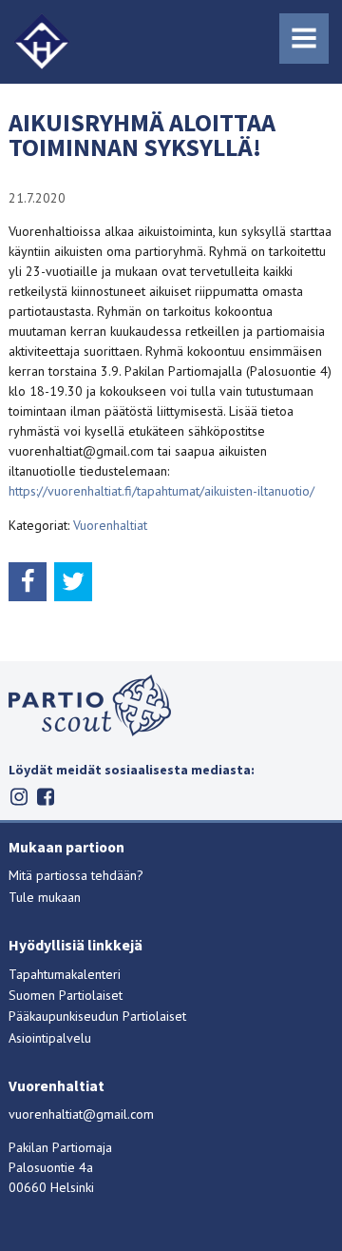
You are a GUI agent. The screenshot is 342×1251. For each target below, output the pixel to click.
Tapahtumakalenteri (65, 974)
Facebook (45, 797)
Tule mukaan (45, 897)
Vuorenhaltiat (110, 525)
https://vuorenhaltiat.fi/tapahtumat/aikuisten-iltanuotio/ (161, 490)
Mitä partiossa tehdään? (76, 875)
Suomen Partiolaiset (66, 995)
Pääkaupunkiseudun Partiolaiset (97, 1016)
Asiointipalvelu (50, 1037)
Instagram (18, 797)
